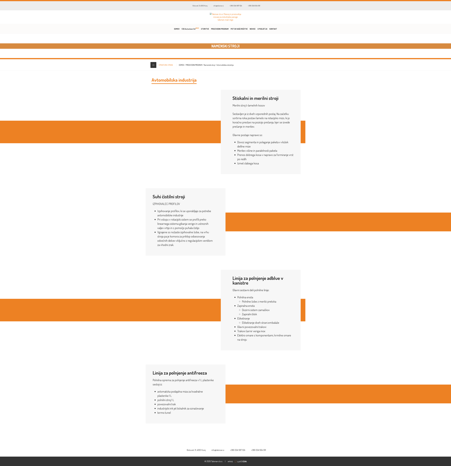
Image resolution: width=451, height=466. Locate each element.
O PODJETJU (262, 29)
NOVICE (252, 29)
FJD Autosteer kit (190, 28)
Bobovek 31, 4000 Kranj (200, 6)
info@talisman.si (218, 6)
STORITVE (205, 29)
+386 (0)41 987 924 (235, 6)
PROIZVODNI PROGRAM (220, 29)
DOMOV (177, 29)
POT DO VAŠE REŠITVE (239, 29)
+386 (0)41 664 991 (254, 6)
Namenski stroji (209, 65)
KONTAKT (273, 29)
